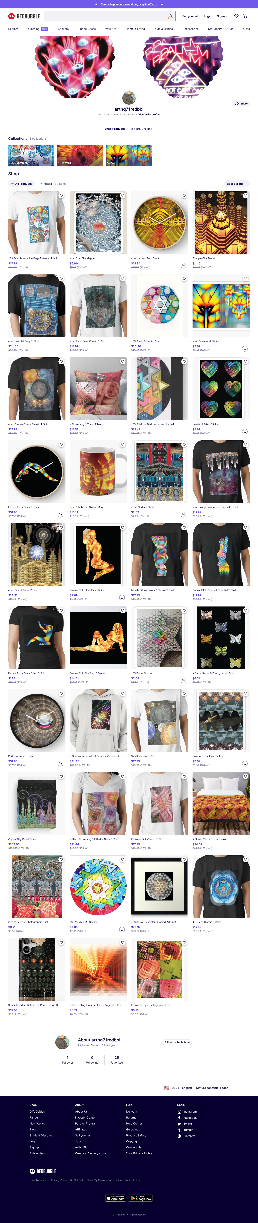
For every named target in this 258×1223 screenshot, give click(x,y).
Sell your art (83, 1135)
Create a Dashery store (90, 1153)
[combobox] (109, 16)
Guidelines (133, 1129)
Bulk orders (37, 1153)
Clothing (37, 29)
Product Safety (136, 1135)
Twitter (188, 1123)
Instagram (190, 1111)
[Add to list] (61, 195)
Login (33, 1141)
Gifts (246, 29)
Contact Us (133, 1147)
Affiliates (81, 1129)
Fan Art (34, 1117)
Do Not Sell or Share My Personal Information (96, 1180)
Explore (13, 29)
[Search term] (170, 16)
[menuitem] (13, 29)
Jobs (78, 1141)
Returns (131, 1117)
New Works (37, 1123)
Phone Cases (87, 29)
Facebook (190, 1117)
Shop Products (115, 128)
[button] (129, 4)
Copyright (133, 1141)
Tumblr (188, 1130)
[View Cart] (245, 16)
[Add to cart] (183, 265)
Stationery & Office (220, 29)
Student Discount (41, 1135)
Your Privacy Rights (139, 1153)
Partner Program (86, 1123)
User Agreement (39, 1180)
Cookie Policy (132, 1180)
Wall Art (110, 29)
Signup (34, 1147)
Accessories (191, 29)
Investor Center (85, 1117)
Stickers (63, 29)
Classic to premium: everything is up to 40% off (129, 4)
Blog (33, 1129)
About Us (81, 1111)
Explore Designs (141, 128)
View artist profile (149, 114)
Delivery (131, 1111)
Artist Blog (82, 1147)
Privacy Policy (59, 1180)
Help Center (134, 1123)
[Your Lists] (236, 16)
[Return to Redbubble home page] (24, 16)
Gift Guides (37, 1111)
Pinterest (189, 1136)
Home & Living (135, 29)
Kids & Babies (164, 29)
